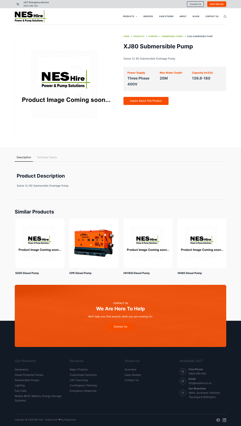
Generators (22, 369)
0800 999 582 (30, 5)
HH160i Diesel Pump (136, 273)
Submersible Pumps (27, 380)
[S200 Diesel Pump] (39, 243)
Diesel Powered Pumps (29, 374)
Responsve (70, 419)
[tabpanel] (120, 177)
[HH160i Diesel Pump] (147, 243)
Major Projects (79, 369)
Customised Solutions (83, 374)
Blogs (196, 16)
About (183, 16)
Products (128, 16)
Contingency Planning (83, 385)
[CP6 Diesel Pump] (93, 243)
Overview (130, 369)
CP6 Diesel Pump (80, 273)
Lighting (20, 385)
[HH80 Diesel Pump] (201, 243)
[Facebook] (218, 420)
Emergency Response (83, 390)
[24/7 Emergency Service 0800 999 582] (18, 4)
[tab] (24, 157)
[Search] (225, 16)
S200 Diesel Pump (26, 273)
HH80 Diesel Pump (189, 273)
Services (148, 16)
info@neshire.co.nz (200, 383)
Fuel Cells (21, 390)
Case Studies (166, 16)
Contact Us (195, 4)
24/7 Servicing (79, 380)
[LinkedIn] (224, 420)
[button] (66, 86)
